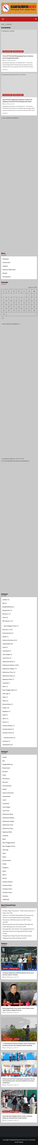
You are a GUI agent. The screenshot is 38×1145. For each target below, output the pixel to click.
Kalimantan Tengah (8, 668)
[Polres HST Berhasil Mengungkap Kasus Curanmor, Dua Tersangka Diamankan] (19, 42)
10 (4, 303)
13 (19, 303)
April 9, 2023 (11, 104)
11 (9, 303)
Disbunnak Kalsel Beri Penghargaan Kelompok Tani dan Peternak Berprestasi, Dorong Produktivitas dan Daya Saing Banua (18, 1081)
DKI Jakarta (6, 621)
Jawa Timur (5, 658)
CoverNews (31, 1140)
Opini (4, 697)
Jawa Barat (5, 651)
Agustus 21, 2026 (12, 1048)
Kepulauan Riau (7, 679)
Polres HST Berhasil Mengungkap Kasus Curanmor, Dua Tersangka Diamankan (18, 57)
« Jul (2, 318)
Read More (5, 69)
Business (5, 614)
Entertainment (6, 633)
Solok (4, 715)
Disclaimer (5, 259)
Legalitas (5, 266)
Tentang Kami (6, 276)
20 (19, 306)
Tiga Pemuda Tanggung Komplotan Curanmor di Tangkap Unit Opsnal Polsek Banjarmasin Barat (17, 101)
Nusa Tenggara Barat (8, 690)
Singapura (5, 711)
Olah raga (5, 693)
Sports (4, 718)
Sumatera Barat (7, 729)
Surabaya (5, 741)
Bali (3, 603)
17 (4, 306)
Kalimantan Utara (7, 676)
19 (14, 306)
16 (34, 303)
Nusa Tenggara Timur (10, 626)
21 (24, 306)
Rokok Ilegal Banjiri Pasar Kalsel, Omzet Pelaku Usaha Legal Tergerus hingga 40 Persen (18, 1009)
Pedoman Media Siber (9, 269)
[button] (3, 19)
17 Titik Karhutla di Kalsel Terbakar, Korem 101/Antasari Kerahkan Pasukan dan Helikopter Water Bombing (18, 1044)
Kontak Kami (6, 262)
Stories (4, 722)
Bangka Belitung (7, 607)
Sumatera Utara (7, 732)
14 (24, 303)
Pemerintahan (6, 704)
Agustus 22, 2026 (12, 977)
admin (5, 60)
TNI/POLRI (5, 744)
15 (29, 303)
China (4, 617)
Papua (4, 700)
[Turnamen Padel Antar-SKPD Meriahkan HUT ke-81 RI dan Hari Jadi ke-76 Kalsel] (19, 959)
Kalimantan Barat (7, 661)
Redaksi (4, 273)
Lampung (5, 683)
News (4, 686)
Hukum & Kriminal (7, 51)
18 (9, 306)
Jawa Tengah (6, 654)
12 (14, 303)
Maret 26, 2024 (12, 60)
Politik (4, 708)
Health (4, 636)
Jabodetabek (6, 644)
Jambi (4, 647)
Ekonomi (5, 629)
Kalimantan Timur (7, 672)
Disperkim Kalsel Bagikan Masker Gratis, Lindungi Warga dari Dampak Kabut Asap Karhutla (17, 1117)
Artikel (4, 599)
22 (29, 306)
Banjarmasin (6, 610)
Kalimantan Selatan (18, 51)
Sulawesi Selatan (7, 725)
